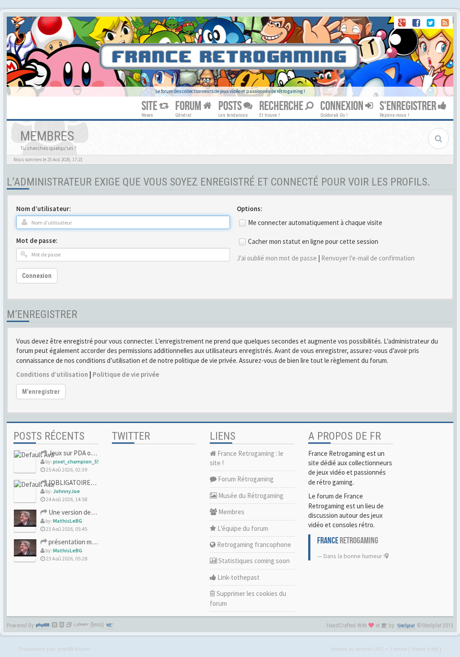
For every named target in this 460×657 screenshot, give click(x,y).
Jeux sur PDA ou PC (75, 453)
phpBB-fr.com (74, 648)
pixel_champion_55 (76, 461)
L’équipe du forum (242, 528)
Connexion (37, 275)
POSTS (230, 106)
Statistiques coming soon (253, 560)
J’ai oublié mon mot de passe (277, 258)
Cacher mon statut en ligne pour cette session (313, 241)
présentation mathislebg (82, 542)
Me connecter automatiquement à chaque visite (315, 222)
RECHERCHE (282, 106)
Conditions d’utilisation (52, 374)
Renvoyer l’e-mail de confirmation (368, 258)
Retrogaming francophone (253, 544)
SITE (150, 106)
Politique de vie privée (126, 374)
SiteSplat (406, 626)
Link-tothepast (238, 577)
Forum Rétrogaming (245, 479)
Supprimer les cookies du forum (248, 598)
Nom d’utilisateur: (43, 208)
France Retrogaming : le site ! (246, 458)
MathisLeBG (67, 520)
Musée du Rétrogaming (250, 495)
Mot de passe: (37, 240)
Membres (230, 511)
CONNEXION (342, 106)
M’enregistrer (41, 391)
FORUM (189, 106)
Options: (249, 208)
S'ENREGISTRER (409, 106)
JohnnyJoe (66, 491)
